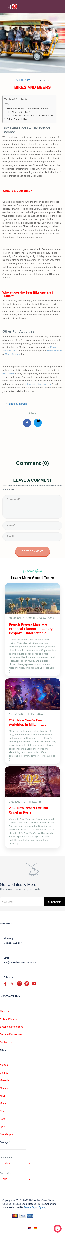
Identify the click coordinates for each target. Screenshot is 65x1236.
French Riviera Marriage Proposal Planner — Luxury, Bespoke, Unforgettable (31, 629)
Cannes (4, 1072)
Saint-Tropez (6, 1134)
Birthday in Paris (18, 403)
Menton (4, 1088)
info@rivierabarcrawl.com (39, 384)
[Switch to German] (35, 1227)
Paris (2, 1118)
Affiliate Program (9, 1019)
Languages (6, 1157)
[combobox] (16, 1163)
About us (4, 1011)
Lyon (2, 1126)
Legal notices (29, 1203)
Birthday (23, 80)
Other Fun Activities (17, 119)
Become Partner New (11, 1034)
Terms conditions (47, 1203)
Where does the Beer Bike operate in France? (32, 115)
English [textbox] (6, 1163)
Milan (3, 1095)
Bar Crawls (8, 373)
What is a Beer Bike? (21, 112)
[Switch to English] (29, 1227)
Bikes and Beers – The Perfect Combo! (27, 108)
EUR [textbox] (5, 1179)
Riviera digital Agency (35, 1207)
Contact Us (6, 1042)
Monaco (4, 1103)
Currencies (6, 1173)
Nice (2, 1111)
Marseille (5, 1080)
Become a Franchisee (11, 1026)
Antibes (4, 1064)
